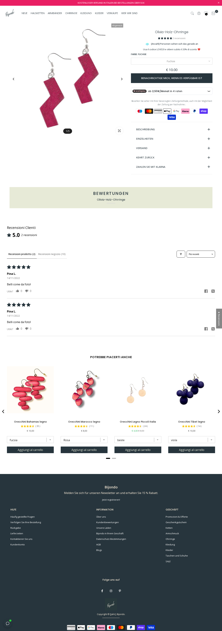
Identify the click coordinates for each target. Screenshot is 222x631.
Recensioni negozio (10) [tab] (52, 254)
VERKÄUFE (112, 13)
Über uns (101, 516)
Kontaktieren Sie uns (21, 539)
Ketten (169, 527)
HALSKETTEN (38, 13)
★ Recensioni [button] (219, 318)
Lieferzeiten (16, 533)
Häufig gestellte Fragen (22, 516)
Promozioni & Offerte (177, 516)
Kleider (169, 550)
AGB (98, 544)
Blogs (99, 550)
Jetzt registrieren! (111, 499)
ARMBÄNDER (55, 13)
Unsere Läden (103, 527)
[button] (165, 38)
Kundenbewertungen (107, 522)
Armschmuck (172, 533)
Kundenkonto (17, 544)
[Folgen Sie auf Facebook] (102, 591)
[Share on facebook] (206, 291)
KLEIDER (99, 13)
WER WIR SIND (129, 13)
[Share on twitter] (213, 292)
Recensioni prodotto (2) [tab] (21, 254)
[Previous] (17, 79)
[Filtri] (181, 254)
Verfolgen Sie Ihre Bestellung (25, 522)
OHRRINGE (71, 13)
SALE (168, 561)
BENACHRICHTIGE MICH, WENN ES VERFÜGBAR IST (171, 78)
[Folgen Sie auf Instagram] (111, 591)
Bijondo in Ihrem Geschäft (109, 533)
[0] (213, 13)
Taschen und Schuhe (177, 555)
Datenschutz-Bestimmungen (111, 539)
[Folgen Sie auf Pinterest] (120, 591)
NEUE (24, 13)
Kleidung (170, 544)
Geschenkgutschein (176, 522)
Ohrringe (170, 539)
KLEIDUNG (86, 13)
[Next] (118, 79)
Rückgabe (15, 527)
